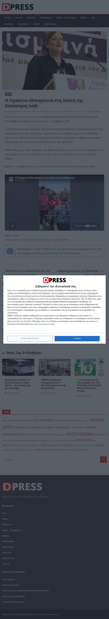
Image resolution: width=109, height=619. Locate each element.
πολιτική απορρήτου (42, 324)
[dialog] (54, 309)
